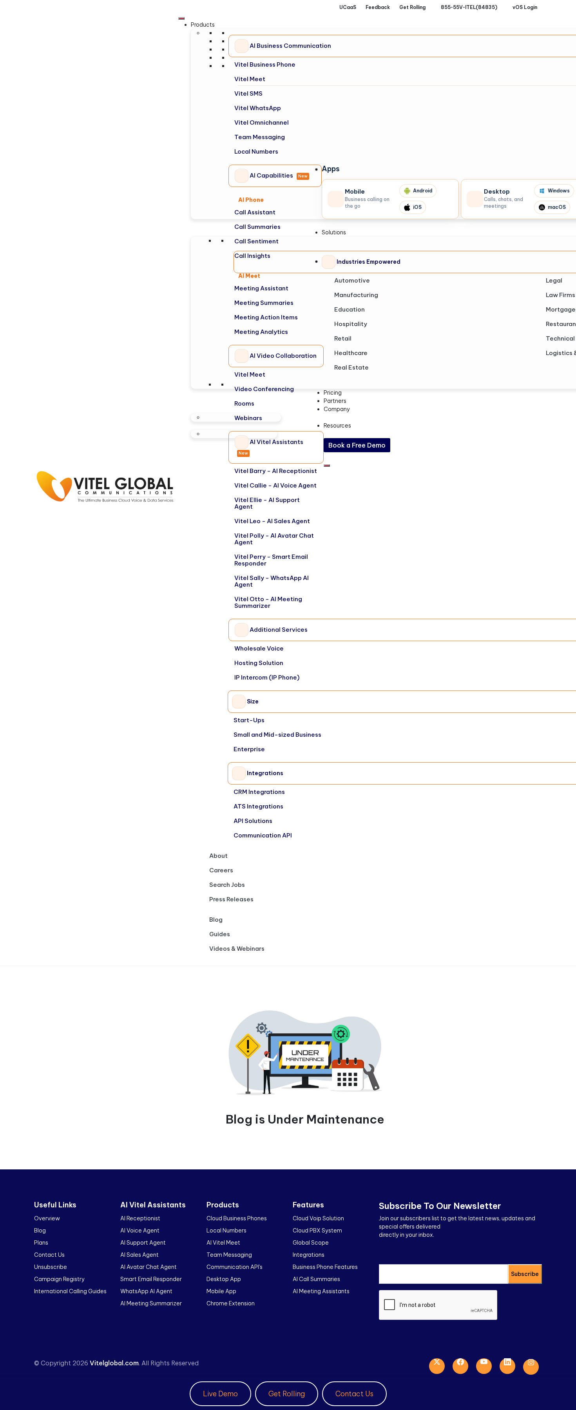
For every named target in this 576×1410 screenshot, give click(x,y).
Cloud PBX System (317, 1230)
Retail (342, 338)
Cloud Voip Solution (318, 1218)
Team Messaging (229, 1254)
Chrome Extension (230, 1303)
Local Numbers (226, 1230)
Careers (221, 870)
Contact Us (49, 1254)
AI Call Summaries (316, 1279)
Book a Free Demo (357, 445)
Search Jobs (227, 884)
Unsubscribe (50, 1266)
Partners (335, 400)
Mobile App (221, 1291)
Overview (47, 1218)
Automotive (352, 280)
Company (337, 409)
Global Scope (311, 1242)
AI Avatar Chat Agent (148, 1266)
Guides (219, 934)
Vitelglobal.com (114, 1363)
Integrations (308, 1254)
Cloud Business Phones (236, 1218)
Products (203, 24)
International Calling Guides (70, 1291)
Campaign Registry (59, 1279)
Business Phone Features (325, 1266)
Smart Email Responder (151, 1279)
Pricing (333, 392)
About (218, 855)
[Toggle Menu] (181, 18)
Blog (216, 919)
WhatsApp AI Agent (146, 1291)
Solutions (334, 232)
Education (349, 309)
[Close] (327, 465)
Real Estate (351, 367)
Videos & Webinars (236, 948)
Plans (41, 1242)
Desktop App (223, 1279)
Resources (337, 425)
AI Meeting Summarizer (151, 1303)
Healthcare (351, 353)
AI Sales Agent (139, 1254)
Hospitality (350, 324)
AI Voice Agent (139, 1230)
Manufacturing (356, 295)
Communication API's (234, 1266)
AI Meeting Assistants (321, 1291)
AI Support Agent (143, 1242)
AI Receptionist (140, 1218)
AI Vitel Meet (223, 1242)
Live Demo (220, 1393)
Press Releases (231, 899)
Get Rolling (286, 1393)
